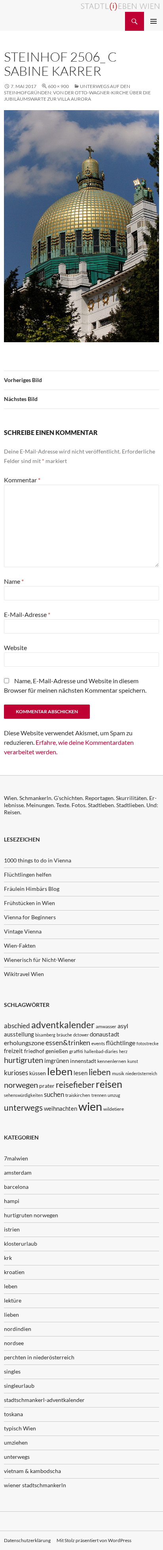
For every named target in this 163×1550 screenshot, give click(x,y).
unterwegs (23, 1107)
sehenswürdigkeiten (23, 1095)
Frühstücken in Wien (29, 903)
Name (14, 581)
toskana (13, 1414)
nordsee (14, 1343)
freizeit (13, 1050)
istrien (12, 1229)
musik (118, 1073)
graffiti (76, 1051)
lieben (100, 1072)
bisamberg (45, 1034)
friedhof (34, 1051)
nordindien (17, 1328)
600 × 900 (58, 86)
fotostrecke (147, 1043)
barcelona (16, 1186)
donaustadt (104, 1034)
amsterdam (18, 1172)
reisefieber (75, 1084)
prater (47, 1085)
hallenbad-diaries (101, 1051)
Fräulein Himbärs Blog (31, 888)
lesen (80, 1072)
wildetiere (113, 1109)
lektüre (12, 1300)
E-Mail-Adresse (27, 614)
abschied (17, 1025)
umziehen (16, 1442)
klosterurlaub (20, 1243)
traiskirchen (77, 1095)
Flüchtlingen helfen (27, 874)
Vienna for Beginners (30, 917)
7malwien (16, 1158)
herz (123, 1051)
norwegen (21, 1084)
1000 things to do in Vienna (37, 860)
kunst (132, 1061)
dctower (81, 1034)
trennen (98, 1095)
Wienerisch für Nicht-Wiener (40, 959)
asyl (123, 1025)
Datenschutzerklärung (27, 1540)
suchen (54, 1094)
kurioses (16, 1072)
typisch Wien (20, 1428)
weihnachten (60, 1108)
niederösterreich (141, 1073)
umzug (114, 1095)
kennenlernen (111, 1061)
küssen (37, 1073)
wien (90, 1106)
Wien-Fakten (20, 945)
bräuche (64, 1034)
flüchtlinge (120, 1042)
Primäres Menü (153, 21)
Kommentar (22, 480)
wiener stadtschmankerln (35, 1485)
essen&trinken (67, 1042)
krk (8, 1257)
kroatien (14, 1272)
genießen (56, 1051)
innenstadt (83, 1060)
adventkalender (63, 1025)
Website (15, 647)
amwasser (106, 1026)
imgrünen (56, 1060)
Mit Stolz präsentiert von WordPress (94, 1540)
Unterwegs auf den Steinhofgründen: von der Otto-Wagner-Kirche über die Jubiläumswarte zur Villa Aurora (77, 92)
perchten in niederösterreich (39, 1357)
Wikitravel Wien (24, 974)
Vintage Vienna (23, 931)
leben (59, 1071)
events (98, 1043)
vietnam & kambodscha (32, 1471)
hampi (11, 1201)
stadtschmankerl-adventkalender (44, 1399)
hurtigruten (23, 1060)
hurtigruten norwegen (31, 1215)
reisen (109, 1084)
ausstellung (19, 1034)
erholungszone (24, 1042)
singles (12, 1371)
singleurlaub (19, 1385)
